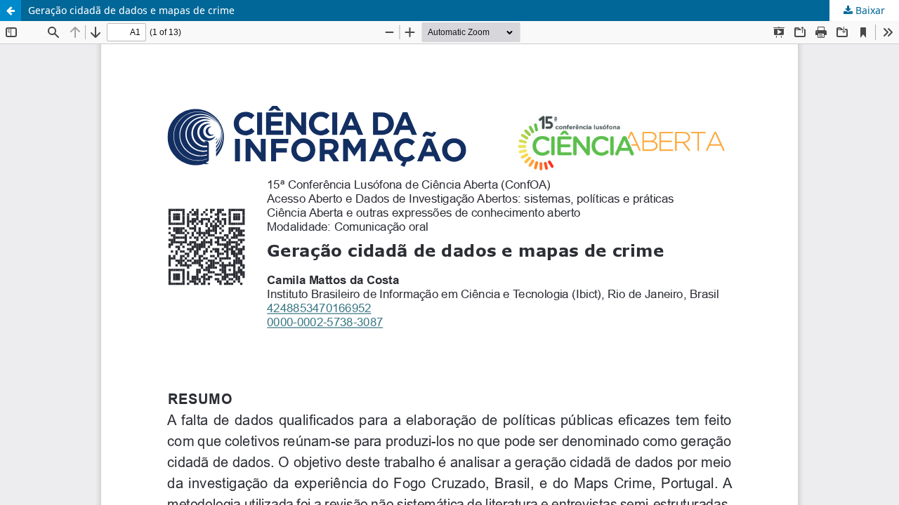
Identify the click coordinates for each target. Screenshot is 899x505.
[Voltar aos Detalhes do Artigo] (10, 10)
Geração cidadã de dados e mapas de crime (131, 10)
